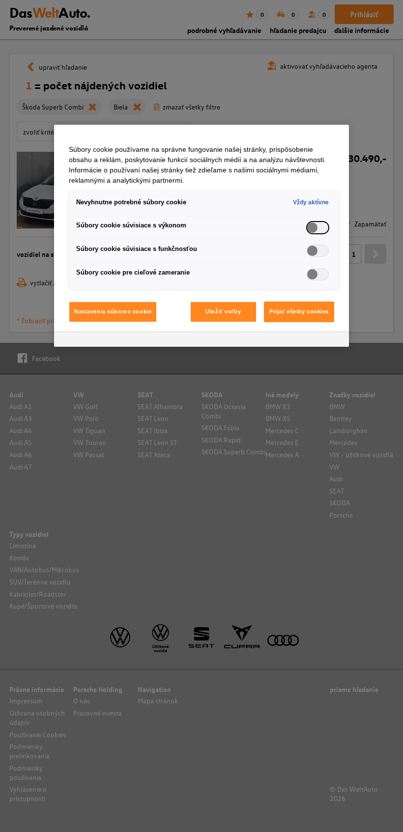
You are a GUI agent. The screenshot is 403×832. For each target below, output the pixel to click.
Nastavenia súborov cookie (112, 311)
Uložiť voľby (223, 311)
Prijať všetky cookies (299, 311)
